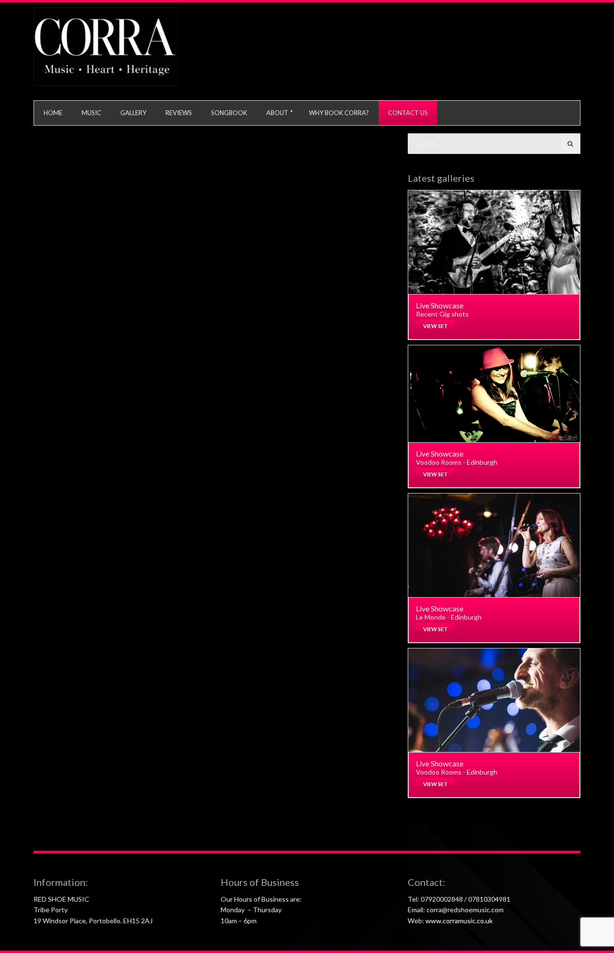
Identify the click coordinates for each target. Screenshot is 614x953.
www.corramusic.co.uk (459, 921)
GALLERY (133, 113)
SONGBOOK (229, 113)
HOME (53, 113)
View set (435, 326)
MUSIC (91, 113)
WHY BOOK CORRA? (339, 113)
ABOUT (277, 113)
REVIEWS (178, 113)
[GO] (570, 143)
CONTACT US (408, 113)
